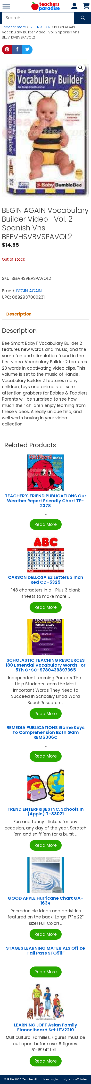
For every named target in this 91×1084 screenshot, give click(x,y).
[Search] (83, 18)
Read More (45, 524)
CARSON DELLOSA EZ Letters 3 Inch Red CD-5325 (45, 579)
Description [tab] (19, 314)
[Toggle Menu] (6, 6)
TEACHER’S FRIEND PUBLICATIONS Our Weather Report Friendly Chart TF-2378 (45, 501)
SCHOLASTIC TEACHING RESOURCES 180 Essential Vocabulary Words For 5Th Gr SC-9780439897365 (45, 665)
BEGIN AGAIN (40, 27)
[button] (80, 67)
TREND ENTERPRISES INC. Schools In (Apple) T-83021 (46, 811)
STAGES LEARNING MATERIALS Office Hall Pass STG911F (45, 950)
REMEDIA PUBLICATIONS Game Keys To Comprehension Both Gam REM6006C (45, 732)
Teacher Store (14, 27)
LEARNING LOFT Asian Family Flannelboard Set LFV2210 (45, 1027)
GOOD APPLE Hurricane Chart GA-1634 (45, 900)
